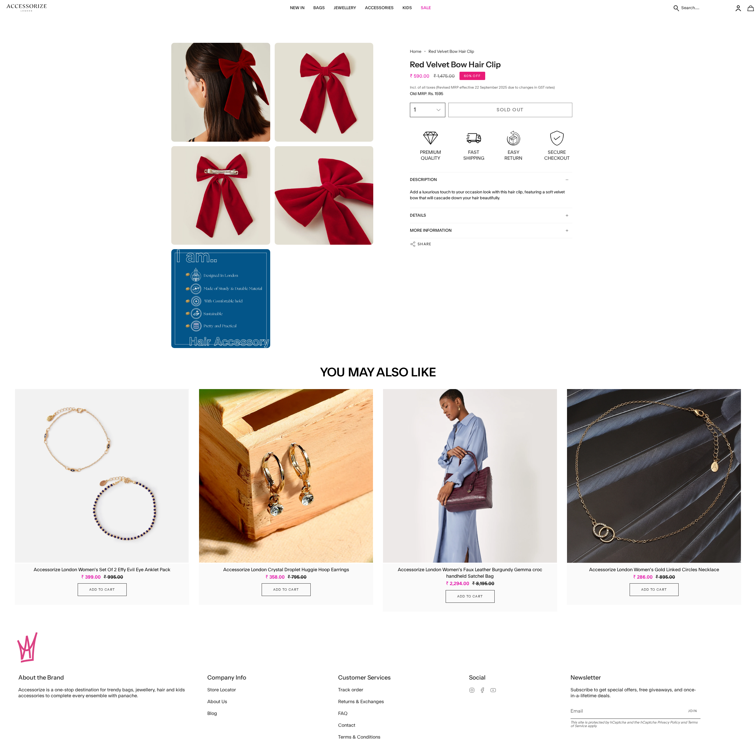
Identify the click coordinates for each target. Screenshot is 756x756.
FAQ (343, 713)
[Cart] (747, 8)
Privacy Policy (668, 722)
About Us (217, 701)
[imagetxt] (26, 8)
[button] (297, 8)
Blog (212, 713)
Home (415, 51)
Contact (346, 725)
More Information (431, 230)
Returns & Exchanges (361, 701)
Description (423, 180)
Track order (350, 690)
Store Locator (221, 690)
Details (418, 215)
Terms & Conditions (359, 737)
